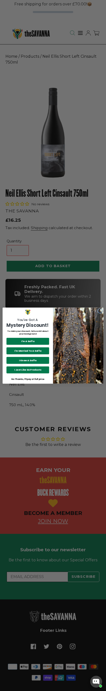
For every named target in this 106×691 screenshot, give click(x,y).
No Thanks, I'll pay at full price (27, 378)
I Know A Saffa (27, 360)
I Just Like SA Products (27, 369)
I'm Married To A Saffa (27, 350)
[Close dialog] (100, 310)
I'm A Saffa (27, 341)
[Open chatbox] (96, 682)
